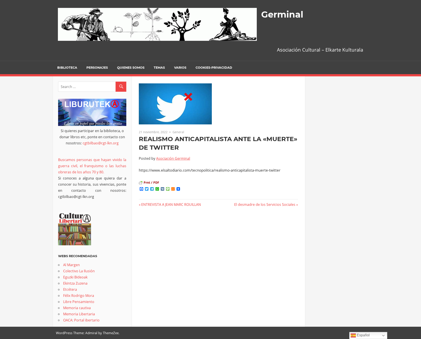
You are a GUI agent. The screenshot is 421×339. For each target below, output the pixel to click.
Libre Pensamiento (78, 301)
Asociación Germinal (173, 158)
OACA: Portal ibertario (81, 320)
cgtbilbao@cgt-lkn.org (101, 143)
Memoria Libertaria (79, 314)
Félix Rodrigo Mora (78, 295)
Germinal (282, 14)
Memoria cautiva (77, 307)
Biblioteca (67, 68)
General (178, 132)
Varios (180, 68)
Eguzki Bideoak (75, 277)
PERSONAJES (97, 68)
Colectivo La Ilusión (79, 271)
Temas (159, 68)
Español (363, 335)
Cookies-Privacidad (214, 68)
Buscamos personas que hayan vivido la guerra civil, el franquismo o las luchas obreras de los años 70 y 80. (92, 165)
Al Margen (71, 264)
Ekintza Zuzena (75, 283)
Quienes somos (130, 68)
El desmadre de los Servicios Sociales (264, 204)
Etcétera (70, 289)
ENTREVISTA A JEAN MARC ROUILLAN (171, 204)
